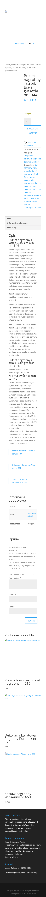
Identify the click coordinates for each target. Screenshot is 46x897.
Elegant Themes (32, 890)
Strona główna (10, 64)
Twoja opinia (15, 578)
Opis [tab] (9, 218)
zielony (30, 516)
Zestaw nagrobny (31, 162)
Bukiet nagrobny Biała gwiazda (32, 168)
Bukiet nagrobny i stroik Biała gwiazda (31, 174)
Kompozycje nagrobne (25, 64)
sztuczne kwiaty (30, 201)
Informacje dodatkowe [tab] (17, 223)
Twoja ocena (15, 574)
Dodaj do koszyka (32, 131)
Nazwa (12, 594)
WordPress (31, 893)
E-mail (12, 607)
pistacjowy (32, 513)
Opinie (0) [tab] (11, 227)
